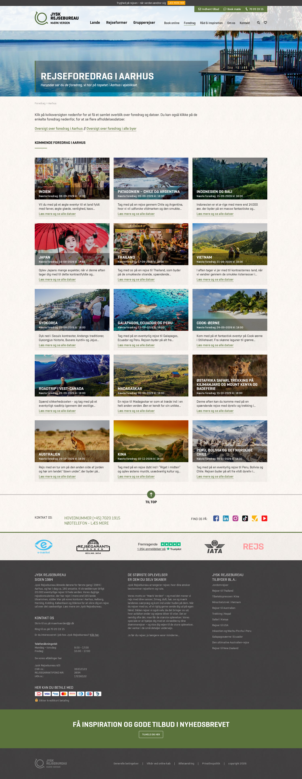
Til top (151, 501)
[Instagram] (235, 518)
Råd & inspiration (211, 23)
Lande (95, 22)
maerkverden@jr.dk (62, 623)
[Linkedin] (226, 518)
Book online (171, 23)
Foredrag (190, 23)
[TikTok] (245, 518)
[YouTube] (264, 518)
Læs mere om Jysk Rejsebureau (82, 606)
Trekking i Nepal (221, 613)
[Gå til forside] (56, 18)
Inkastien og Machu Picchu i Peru (231, 631)
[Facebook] (216, 518)
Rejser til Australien (223, 608)
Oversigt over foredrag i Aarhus (59, 128)
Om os (231, 23)
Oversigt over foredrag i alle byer (111, 128)
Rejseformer (116, 22)
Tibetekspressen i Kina (225, 596)
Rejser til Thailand (222, 590)
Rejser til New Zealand (225, 648)
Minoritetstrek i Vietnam (226, 602)
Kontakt (245, 23)
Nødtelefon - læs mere (86, 523)
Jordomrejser (220, 585)
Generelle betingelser (126, 763)
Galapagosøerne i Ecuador (227, 636)
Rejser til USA (220, 625)
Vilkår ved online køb (159, 763)
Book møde (234, 9)
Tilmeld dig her (151, 734)
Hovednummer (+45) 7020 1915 (92, 518)
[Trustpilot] (255, 518)
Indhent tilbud (210, 9)
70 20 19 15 (256, 9)
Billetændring (186, 763)
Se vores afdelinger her (48, 658)
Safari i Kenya (220, 619)
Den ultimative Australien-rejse (230, 642)
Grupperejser (144, 22)
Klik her (94, 635)
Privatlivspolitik (211, 763)
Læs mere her (176, 3)
